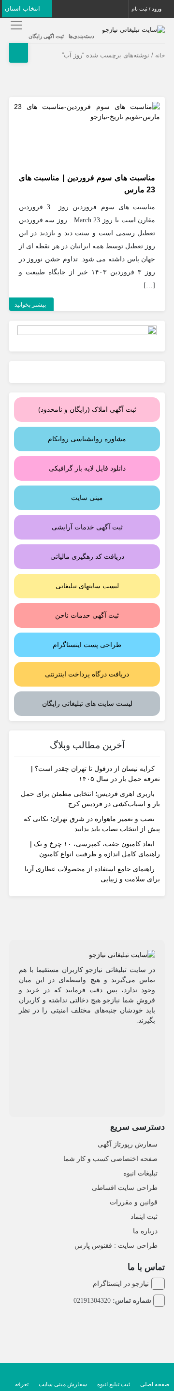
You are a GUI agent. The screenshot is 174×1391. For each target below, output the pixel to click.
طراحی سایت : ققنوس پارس (116, 1245)
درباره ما (145, 1231)
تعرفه (22, 1384)
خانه (160, 55)
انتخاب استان (23, 8)
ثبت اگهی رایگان (46, 36)
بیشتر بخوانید (30, 304)
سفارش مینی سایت (63, 1384)
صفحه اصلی (154, 1384)
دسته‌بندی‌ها (81, 36)
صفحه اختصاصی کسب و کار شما (110, 1158)
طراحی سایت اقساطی (125, 1187)
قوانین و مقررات (134, 1202)
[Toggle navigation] (15, 24)
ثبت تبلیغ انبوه (113, 1384)
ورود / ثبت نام (147, 9)
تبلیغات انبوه (140, 1173)
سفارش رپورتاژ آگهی (128, 1144)
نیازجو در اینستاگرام (121, 1283)
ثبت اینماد (144, 1216)
